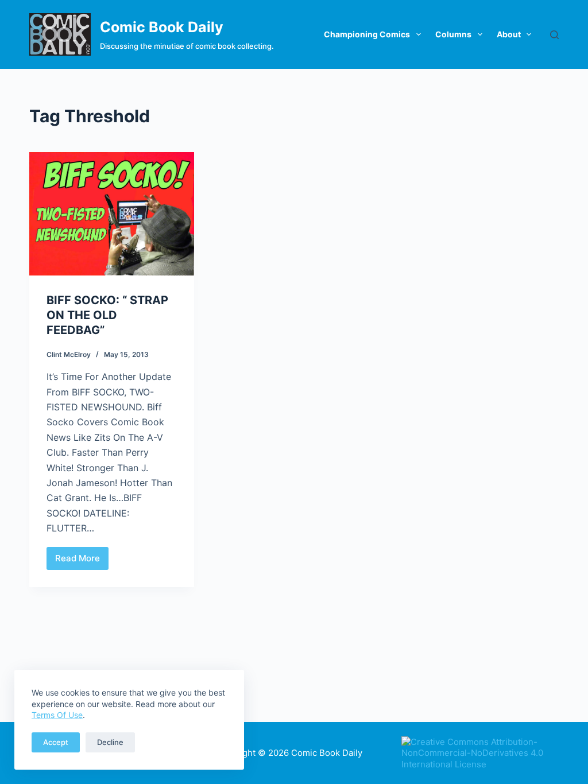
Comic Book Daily (161, 27)
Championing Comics (367, 34)
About (509, 34)
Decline (110, 742)
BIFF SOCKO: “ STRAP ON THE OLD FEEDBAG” (107, 315)
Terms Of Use (57, 715)
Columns (453, 34)
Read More (82, 561)
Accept (55, 742)
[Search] (554, 34)
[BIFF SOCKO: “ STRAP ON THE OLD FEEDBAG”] (111, 213)
